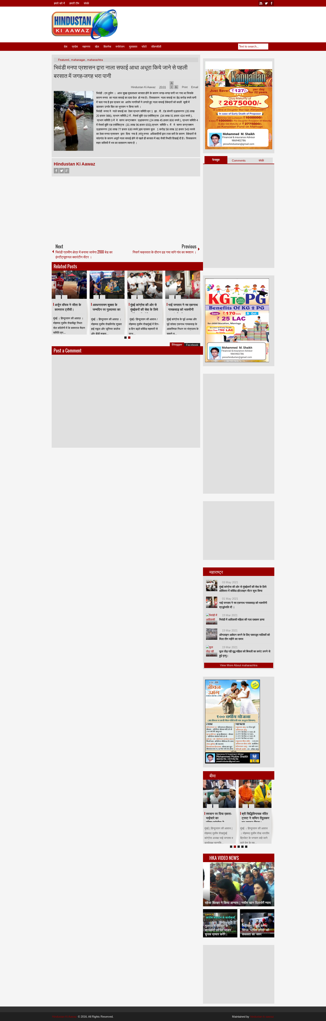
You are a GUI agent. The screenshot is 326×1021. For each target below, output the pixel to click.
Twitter (61, 170)
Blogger (177, 344)
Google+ (66, 170)
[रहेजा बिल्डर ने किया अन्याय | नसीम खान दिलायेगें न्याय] (238, 884)
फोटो (144, 46)
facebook (271, 3)
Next (198, 285)
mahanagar (78, 59)
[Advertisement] (205, 18)
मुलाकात (133, 46)
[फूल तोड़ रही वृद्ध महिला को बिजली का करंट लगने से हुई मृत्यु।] (211, 651)
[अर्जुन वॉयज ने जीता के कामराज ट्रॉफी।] (69, 285)
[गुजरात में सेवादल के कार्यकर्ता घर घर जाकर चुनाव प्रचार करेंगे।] (220, 923)
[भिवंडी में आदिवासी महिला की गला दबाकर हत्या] (211, 618)
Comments (239, 160)
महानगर (86, 46)
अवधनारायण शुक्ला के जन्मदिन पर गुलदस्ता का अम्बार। (106, 309)
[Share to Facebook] (72, 288)
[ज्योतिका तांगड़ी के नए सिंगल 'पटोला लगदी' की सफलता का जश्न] (257, 923)
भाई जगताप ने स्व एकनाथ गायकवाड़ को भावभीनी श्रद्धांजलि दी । (183, 309)
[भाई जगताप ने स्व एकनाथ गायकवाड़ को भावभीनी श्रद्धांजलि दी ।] (182, 285)
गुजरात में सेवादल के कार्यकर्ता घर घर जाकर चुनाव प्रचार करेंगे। (218, 930)
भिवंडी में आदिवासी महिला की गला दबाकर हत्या (241, 619)
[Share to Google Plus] (82, 288)
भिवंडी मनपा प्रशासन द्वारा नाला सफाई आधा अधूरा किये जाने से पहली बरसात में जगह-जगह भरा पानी (121, 71)
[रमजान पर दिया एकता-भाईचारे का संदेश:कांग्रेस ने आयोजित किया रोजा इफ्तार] (219, 794)
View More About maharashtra (238, 665)
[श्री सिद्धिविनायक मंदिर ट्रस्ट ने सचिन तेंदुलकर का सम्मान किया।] (255, 794)
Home (57, 46)
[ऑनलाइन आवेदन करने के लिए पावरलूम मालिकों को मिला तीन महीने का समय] (211, 634)
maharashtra (95, 59)
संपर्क (86, 3)
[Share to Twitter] (77, 288)
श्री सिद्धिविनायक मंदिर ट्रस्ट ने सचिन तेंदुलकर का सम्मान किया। (255, 818)
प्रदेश (75, 46)
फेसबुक (216, 159)
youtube (260, 3)
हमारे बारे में (59, 3)
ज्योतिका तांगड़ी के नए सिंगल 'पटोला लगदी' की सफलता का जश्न (255, 930)
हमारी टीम (74, 3)
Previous (54, 285)
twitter (266, 3)
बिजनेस (107, 46)
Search (271, 46)
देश (65, 46)
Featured (63, 59)
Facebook (56, 170)
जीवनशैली (156, 46)
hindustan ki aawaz (262, 1016)
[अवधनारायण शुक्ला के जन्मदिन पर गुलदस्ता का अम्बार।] (107, 285)
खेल (97, 46)
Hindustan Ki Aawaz (143, 87)
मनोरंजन (120, 46)
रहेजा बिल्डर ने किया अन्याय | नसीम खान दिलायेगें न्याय (238, 903)
